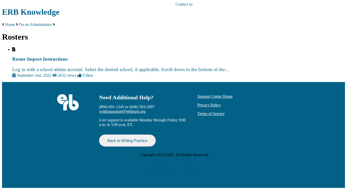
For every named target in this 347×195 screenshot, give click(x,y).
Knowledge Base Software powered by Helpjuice (173, 173)
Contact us (184, 4)
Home (10, 24)
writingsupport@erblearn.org (122, 111)
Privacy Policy (209, 105)
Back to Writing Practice (127, 140)
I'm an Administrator (35, 24)
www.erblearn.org (173, 159)
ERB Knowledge (30, 12)
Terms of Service (211, 113)
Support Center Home (215, 96)
